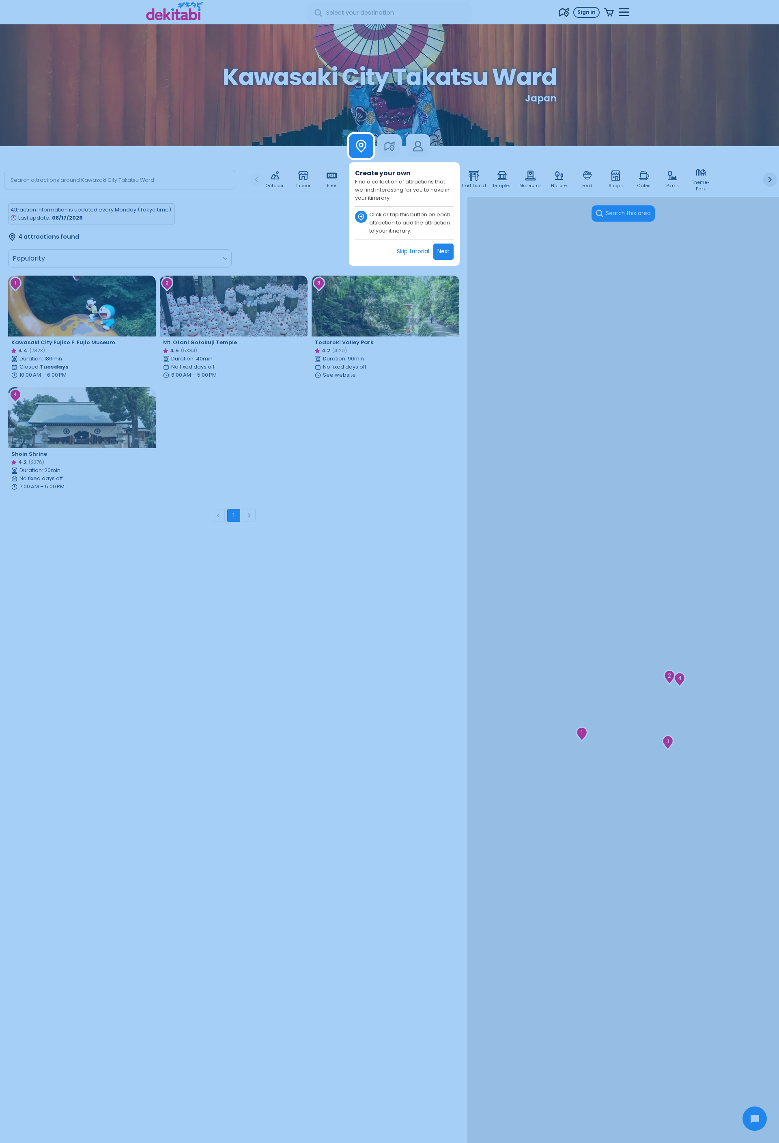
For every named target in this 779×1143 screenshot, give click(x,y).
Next (443, 251)
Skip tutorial (413, 251)
